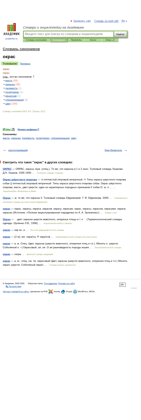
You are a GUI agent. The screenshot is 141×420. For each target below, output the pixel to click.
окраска (16, 138)
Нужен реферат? (28, 129)
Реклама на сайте (66, 283)
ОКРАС (7, 168)
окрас (6, 208)
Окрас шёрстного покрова (20, 179)
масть (6, 138)
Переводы (76, 40)
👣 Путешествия (13, 286)
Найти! (120, 34)
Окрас (7, 197)
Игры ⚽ (110, 40)
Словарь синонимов (36, 40)
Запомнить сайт (82, 21)
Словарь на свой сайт (106, 21)
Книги (93, 40)
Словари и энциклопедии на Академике (53, 27)
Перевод (25, 63)
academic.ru (11, 38)
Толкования (58, 40)
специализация (60, 138)
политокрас (43, 138)
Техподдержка (50, 283)
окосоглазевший (18, 150)
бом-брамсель (113, 150)
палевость (28, 138)
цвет (73, 138)
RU (123, 21)
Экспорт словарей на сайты (16, 291)
